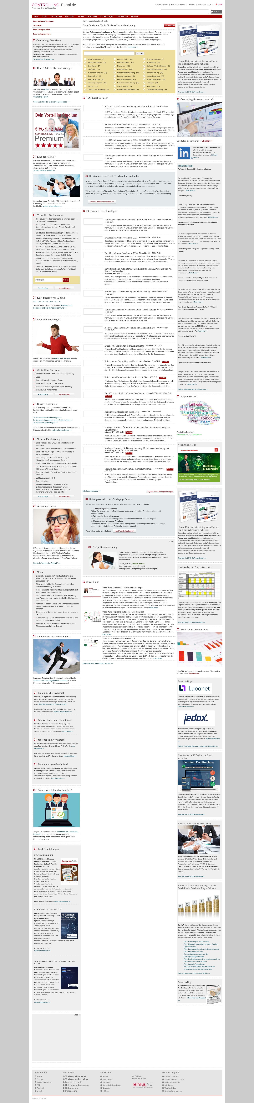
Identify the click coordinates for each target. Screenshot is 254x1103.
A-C (34, 301)
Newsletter (106, 1088)
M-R (51, 301)
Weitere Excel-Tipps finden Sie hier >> (98, 663)
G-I (43, 301)
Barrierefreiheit (73, 1082)
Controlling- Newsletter (49, 40)
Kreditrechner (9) (94, 76)
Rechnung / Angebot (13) (97, 83)
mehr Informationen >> (62, 901)
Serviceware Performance (46, 390)
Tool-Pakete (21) (153, 86)
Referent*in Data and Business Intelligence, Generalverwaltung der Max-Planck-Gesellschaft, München (55, 227)
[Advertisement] (56, 1038)
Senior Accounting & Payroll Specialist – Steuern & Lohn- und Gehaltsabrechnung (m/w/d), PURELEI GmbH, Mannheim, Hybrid (56, 269)
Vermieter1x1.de (170, 1088)
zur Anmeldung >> (70, 756)
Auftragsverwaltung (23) (97, 62)
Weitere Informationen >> (63, 712)
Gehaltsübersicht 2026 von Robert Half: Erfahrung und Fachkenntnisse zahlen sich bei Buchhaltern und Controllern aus (57, 598)
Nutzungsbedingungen (77, 1085)
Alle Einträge (43, 288)
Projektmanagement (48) (156, 79)
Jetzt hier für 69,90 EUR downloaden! (191, 876)
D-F (39, 301)
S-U (55, 301)
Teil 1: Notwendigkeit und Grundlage (196, 941)
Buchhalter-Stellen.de (172, 1082)
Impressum (71, 1091)
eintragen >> (133, 47)
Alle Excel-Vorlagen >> (92, 491)
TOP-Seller (37, 25)
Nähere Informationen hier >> (102, 202)
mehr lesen (153, 608)
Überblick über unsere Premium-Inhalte (52, 704)
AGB (38, 1085)
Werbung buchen (205, 4)
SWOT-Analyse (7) (124, 86)
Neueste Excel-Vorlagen (49, 439)
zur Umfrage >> (67, 731)
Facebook (40, 1088)
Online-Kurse (122, 16)
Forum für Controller (62, 358)
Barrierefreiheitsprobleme (112, 1085)
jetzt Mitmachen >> (58, 778)
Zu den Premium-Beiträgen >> (45, 423)
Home (85, 21)
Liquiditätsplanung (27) (155, 76)
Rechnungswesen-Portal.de (174, 1079)
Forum (44, 16)
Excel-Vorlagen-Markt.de (173, 1091)
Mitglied (46, 89)
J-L (47, 301)
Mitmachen (106, 1082)
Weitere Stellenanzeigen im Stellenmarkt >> (193, 389)
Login (220, 4)
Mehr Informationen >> (186, 707)
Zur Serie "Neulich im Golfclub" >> (46, 563)
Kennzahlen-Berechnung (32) (128, 73)
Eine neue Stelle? (46, 156)
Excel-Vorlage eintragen (42, 34)
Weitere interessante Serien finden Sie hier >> (194, 973)
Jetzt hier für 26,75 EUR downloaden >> (192, 92)
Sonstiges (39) (152, 83)
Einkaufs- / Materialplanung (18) (159, 66)
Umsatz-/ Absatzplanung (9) (98, 89)
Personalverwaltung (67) (126, 79)
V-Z (60, 301)
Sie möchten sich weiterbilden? (53, 636)
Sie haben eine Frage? (49, 319)
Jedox (38, 377)
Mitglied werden (161, 4)
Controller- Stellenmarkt (50, 215)
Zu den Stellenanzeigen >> (44, 170)
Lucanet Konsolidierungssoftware (49, 380)
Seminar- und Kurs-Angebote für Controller (50, 681)
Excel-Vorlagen (106, 16)
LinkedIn (40, 1091)
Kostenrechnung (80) (155, 73)
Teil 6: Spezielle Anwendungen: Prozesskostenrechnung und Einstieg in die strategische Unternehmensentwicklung (199, 966)
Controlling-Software (48, 370)
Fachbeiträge (56, 16)
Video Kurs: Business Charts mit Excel (118, 638)
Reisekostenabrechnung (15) (128, 83)
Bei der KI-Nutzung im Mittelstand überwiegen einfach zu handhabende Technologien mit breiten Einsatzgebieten (56, 578)
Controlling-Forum (40, 97)
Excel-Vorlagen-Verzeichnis (43, 21)
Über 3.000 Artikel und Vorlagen (54, 68)
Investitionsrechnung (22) (97, 73)
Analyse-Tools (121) (125, 59)
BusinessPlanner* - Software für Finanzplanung (55, 374)
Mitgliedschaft (107, 1079)
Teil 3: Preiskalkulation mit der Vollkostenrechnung (201, 949)
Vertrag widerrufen (76, 1079)
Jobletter (106, 1091)
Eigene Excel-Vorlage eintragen (160, 492)
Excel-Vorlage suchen (41, 30)
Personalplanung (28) (96, 79)
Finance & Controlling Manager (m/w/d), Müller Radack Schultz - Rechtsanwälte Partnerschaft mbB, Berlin (57, 260)
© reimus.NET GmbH (39, 1099)
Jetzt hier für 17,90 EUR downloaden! (191, 814)
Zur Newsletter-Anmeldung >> (43, 59)
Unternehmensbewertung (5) (128, 89)
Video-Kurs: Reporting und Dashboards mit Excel (123, 612)
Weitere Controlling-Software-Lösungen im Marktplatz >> (198, 746)
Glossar (134, 16)
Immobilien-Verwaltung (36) (157, 69)
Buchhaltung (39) (153, 62)
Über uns (40, 1079)
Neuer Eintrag (64, 288)
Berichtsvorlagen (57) (125, 62)
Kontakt (39, 1076)
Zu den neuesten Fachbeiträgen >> (47, 418)
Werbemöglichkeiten (44, 1082)
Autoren (192, 4)
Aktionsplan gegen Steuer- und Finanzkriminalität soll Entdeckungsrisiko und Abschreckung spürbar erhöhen (57, 606)
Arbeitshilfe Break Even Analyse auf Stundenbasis (56, 449)
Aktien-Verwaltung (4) (96, 59)
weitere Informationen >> (52, 206)
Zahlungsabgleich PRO (45, 478)
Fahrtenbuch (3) (94, 69)
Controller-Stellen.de (171, 1076)
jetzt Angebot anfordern (125, 531)
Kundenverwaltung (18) (126, 76)
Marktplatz (69, 16)
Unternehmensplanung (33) (157, 89)
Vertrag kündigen (75, 1076)
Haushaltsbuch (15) (124, 69)
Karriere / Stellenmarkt (87, 16)
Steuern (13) (93, 86)
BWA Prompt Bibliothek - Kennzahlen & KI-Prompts (56, 463)
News (36, 16)
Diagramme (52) (123, 66)
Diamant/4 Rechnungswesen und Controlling (54, 387)
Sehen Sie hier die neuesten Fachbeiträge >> (51, 102)
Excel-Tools (103, 21)
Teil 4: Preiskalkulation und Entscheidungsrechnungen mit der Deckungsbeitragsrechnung (196, 954)
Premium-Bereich (178, 4)
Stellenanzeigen (185, 165)
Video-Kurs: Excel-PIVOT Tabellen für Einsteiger (122, 588)
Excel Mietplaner (43, 481)
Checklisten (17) (94, 66)
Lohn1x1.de (168, 1085)
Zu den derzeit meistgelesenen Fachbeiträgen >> (53, 420)
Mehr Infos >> (190, 190)
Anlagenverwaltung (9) (155, 59)
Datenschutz (71, 1088)
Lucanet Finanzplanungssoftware (49, 383)
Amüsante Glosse (46, 506)
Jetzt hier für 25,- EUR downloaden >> (191, 622)
